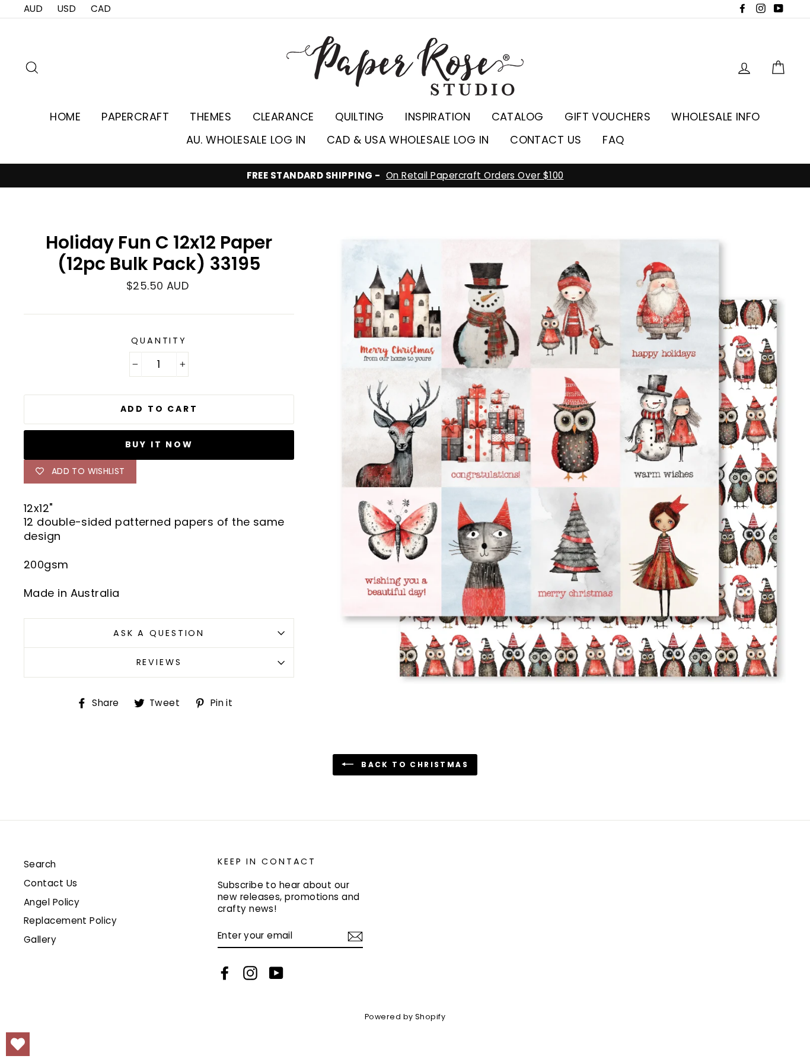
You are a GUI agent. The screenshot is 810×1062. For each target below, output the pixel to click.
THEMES (210, 116)
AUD (33, 8)
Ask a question (159, 633)
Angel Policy (51, 902)
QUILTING (359, 116)
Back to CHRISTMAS (413, 764)
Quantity (159, 340)
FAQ (613, 139)
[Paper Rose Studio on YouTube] (276, 973)
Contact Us (51, 883)
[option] (405, 176)
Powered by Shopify (405, 1017)
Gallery (40, 939)
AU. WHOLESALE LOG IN (246, 139)
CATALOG (518, 116)
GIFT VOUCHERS (607, 116)
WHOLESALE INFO (715, 116)
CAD (101, 8)
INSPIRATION (437, 116)
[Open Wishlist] (18, 1044)
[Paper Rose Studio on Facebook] (225, 973)
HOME (65, 116)
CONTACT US (546, 139)
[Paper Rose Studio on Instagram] (250, 973)
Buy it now (159, 444)
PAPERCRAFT (135, 116)
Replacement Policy (70, 920)
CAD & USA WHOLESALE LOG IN (408, 139)
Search (40, 864)
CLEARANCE (283, 116)
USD (67, 8)
